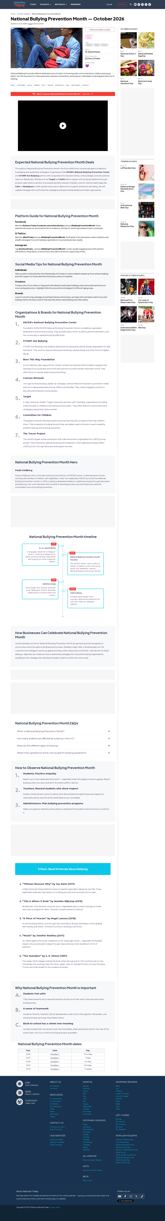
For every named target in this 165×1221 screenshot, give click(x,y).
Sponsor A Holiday (57, 1142)
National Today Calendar (92, 1160)
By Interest (120, 1122)
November (87, 1112)
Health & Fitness (122, 1094)
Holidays (44, 4)
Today (33, 4)
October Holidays (23, 14)
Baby (118, 1086)
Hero (43, 85)
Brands (37, 85)
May (84, 1096)
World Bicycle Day (123, 1160)
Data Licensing (56, 1145)
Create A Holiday (56, 1140)
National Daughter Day (125, 1158)
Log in (109, 4)
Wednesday (87, 1142)
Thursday (86, 1145)
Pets (118, 1101)
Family (97, 45)
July (84, 1101)
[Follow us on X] (146, 4)
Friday (85, 1147)
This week (87, 1132)
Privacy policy (55, 1207)
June (85, 1099)
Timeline (50, 85)
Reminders (76, 4)
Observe (85, 85)
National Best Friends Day (126, 1155)
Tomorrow (87, 1127)
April (84, 1094)
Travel (118, 1109)
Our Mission (54, 1086)
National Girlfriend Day (124, 1140)
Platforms (21, 85)
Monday (86, 1137)
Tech (118, 1106)
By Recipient (121, 1129)
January (86, 1086)
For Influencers (56, 1106)
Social (29, 85)
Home (13, 14)
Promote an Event (57, 1127)
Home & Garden (122, 1096)
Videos (52, 1117)
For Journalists (55, 1101)
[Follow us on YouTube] (135, 4)
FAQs (67, 85)
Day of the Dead (122, 1142)
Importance (75, 85)
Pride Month (121, 1152)
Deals (13, 85)
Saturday (86, 1150)
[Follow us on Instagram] (142, 4)
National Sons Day (123, 1147)
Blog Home (87, 1180)
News (52, 1112)
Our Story (53, 1089)
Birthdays (60, 4)
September (87, 1106)
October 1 (55, 1054)
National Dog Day (123, 1163)
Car (117, 1089)
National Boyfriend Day (125, 1145)
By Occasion (121, 1124)
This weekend (88, 1129)
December (87, 1114)
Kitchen (119, 1099)
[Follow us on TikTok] (149, 4)
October (86, 1109)
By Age (119, 1119)
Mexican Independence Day (127, 1150)
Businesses (59, 85)
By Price (119, 1127)
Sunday (86, 1135)
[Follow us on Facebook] (139, 4)
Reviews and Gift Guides (92, 1170)
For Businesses (56, 1099)
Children (89, 45)
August (86, 1104)
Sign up (121, 4)
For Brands (54, 1104)
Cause (30, 24)
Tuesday (86, 1140)
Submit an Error (56, 1129)
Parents (104, 45)
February (86, 1089)
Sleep (118, 1104)
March (85, 1091)
